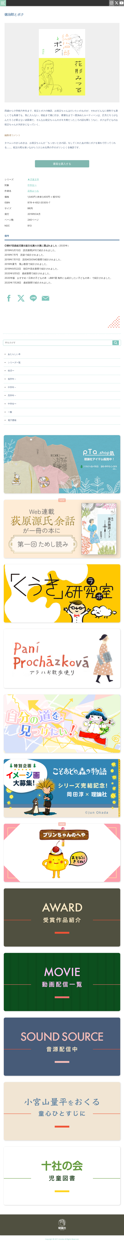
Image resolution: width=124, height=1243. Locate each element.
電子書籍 (12, 420)
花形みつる (33, 190)
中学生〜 (32, 185)
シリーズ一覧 (14, 362)
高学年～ (12, 395)
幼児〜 (11, 370)
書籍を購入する (62, 163)
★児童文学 (33, 179)
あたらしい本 (14, 354)
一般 (10, 412)
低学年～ (12, 379)
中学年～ (12, 387)
